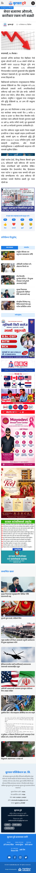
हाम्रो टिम (22, 850)
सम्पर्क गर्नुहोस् (16, 825)
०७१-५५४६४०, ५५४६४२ (19, 797)
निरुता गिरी (14, 851)
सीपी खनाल (28, 845)
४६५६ (23, 792)
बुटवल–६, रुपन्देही (20, 803)
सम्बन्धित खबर (7, 572)
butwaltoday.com (14, 865)
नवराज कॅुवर (19, 845)
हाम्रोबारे (7, 825)
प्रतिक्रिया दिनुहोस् (8, 238)
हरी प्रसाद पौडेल (9, 845)
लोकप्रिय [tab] (26, 247)
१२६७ (23, 795)
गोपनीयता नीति (9, 828)
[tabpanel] (18, 284)
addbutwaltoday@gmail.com (18, 821)
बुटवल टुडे (10, 25)
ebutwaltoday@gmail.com (19, 800)
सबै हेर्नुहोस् (18, 315)
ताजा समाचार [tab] (9, 247)
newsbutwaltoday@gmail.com (18, 815)
